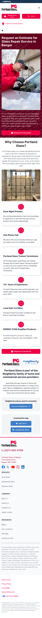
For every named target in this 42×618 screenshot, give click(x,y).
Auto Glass (6, 477)
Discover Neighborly (20, 406)
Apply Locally (7, 512)
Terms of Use (6, 580)
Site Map (5, 534)
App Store (22, 423)
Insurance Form (7, 538)
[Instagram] (18, 467)
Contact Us (6, 508)
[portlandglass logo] (21, 444)
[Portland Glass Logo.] (11, 362)
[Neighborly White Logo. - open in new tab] (6, 1)
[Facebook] (3, 467)
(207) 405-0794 (13, 450)
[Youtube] (13, 467)
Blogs (4, 525)
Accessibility (6, 588)
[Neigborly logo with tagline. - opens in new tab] (31, 362)
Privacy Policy (6, 584)
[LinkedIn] (22, 467)
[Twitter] (8, 467)
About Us (5, 503)
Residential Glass (8, 482)
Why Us (5, 498)
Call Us (33, 16)
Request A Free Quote (12, 16)
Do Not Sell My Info (8, 592)
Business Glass (7, 486)
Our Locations (7, 529)
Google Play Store (22, 430)
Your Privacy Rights (11, 596)
